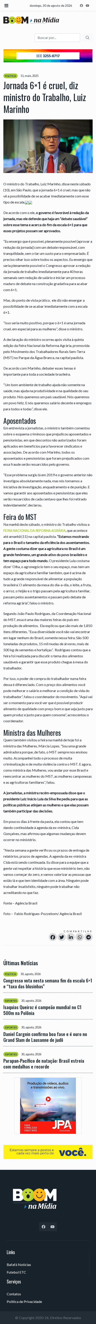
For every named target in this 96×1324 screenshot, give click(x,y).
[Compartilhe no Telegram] (88, 937)
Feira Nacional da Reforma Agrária (34, 530)
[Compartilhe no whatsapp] (79, 937)
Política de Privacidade (24, 1301)
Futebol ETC (16, 1272)
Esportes (11, 1000)
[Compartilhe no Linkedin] (71, 937)
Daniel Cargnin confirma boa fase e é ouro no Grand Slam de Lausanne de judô (45, 1037)
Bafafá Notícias (19, 1264)
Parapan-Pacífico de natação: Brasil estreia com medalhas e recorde (43, 1063)
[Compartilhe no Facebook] (53, 937)
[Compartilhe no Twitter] (62, 937)
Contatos (14, 1294)
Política (10, 75)
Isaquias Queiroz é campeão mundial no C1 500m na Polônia (42, 1010)
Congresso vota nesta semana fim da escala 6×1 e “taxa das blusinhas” (47, 983)
